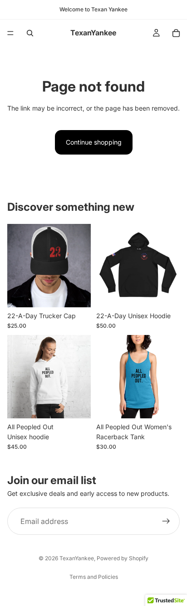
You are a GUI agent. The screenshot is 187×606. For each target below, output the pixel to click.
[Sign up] (166, 521)
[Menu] (10, 33)
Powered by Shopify (122, 558)
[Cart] (176, 33)
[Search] (30, 33)
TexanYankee (76, 558)
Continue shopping (94, 142)
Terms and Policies (93, 576)
